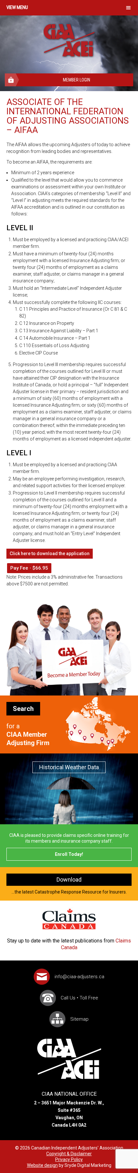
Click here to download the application (50, 553)
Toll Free (89, 998)
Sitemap (79, 1019)
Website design (42, 1165)
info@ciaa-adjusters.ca (79, 976)
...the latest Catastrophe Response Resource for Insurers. (69, 885)
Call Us (68, 998)
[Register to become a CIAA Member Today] (69, 693)
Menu (22, 7)
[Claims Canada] (69, 919)
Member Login (76, 79)
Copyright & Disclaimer (69, 1153)
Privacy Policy (69, 1159)
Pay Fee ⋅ (29, 568)
